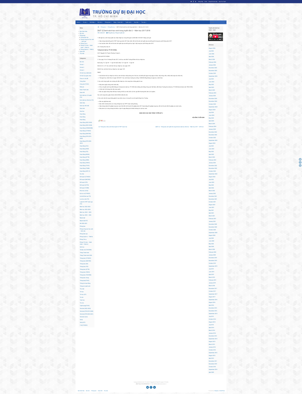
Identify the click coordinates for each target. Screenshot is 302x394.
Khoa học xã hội (84, 190)
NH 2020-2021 (83, 223)
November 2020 (213, 227)
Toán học (82, 300)
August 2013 (212, 341)
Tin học (82, 291)
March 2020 (212, 249)
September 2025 (213, 76)
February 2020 (212, 252)
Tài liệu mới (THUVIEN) (85, 249)
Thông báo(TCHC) (84, 280)
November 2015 (213, 311)
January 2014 (212, 333)
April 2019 (211, 274)
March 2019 (212, 277)
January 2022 (212, 193)
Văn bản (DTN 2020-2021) (86, 314)
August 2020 (212, 235)
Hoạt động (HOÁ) (84, 149)
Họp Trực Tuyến (222, 1)
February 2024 (212, 126)
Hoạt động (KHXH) (84, 154)
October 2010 (212, 366)
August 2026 (212, 48)
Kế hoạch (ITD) (84, 182)
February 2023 (212, 160)
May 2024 (211, 118)
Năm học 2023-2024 (85, 209)
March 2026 (212, 59)
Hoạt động (82, 114)
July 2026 (211, 51)
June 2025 (211, 81)
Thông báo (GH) (84, 263)
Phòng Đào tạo (111, 27)
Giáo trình (82, 108)
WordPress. (222, 390)
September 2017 (213, 294)
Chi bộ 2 (82, 67)
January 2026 (212, 65)
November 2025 (213, 70)
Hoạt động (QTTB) (84, 157)
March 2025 (212, 90)
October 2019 (212, 263)
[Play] (210, 39)
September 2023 (213, 140)
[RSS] (195, 1)
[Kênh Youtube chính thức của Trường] (191, 1)
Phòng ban (103, 27)
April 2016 (211, 305)
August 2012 (212, 355)
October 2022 (212, 171)
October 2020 (212, 229)
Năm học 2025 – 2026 (85, 215)
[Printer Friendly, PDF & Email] (102, 120)
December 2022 (213, 165)
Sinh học (82, 247)
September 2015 (213, 313)
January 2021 (212, 221)
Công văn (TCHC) (84, 84)
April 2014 (211, 327)
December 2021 (213, 196)
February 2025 (212, 93)
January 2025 (212, 95)
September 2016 (213, 299)
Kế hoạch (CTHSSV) (85, 176)
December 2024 (213, 98)
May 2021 (211, 210)
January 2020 (212, 255)
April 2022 (211, 188)
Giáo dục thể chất (84, 105)
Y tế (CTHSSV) (83, 325)
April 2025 (211, 87)
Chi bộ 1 (82, 64)
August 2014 (212, 322)
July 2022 (211, 179)
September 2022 (213, 174)
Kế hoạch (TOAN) (84, 188)
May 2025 (211, 84)
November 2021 (213, 199)
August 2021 (212, 204)
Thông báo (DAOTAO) (85, 261)
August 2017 (212, 297)
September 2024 (213, 107)
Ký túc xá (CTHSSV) (85, 193)
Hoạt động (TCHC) (84, 165)
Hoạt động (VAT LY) (85, 171)
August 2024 (212, 109)
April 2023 (211, 154)
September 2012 (213, 352)
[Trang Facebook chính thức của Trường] (193, 1)
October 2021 (212, 202)
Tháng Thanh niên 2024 (86, 255)
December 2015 (213, 308)
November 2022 (213, 168)
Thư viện (82, 53)
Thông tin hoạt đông (85, 283)
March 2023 (212, 157)
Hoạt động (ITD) (84, 151)
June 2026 (211, 54)
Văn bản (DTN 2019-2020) (86, 311)
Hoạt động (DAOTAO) (85, 133)
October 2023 (212, 137)
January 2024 (212, 129)
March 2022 (212, 190)
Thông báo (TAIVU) (85, 272)
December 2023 (213, 132)
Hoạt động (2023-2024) (86, 125)
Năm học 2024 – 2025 (85, 212)
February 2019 (212, 280)
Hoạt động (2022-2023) (86, 122)
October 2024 (212, 104)
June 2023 (211, 149)
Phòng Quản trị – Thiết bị (87, 49)
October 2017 (212, 291)
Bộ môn (82, 33)
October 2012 (212, 350)
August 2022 (212, 176)
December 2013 (213, 336)
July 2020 (211, 238)
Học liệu (82, 174)
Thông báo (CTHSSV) (85, 258)
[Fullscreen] (221, 39)
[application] (215, 37)
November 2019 (213, 260)
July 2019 (211, 269)
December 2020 (213, 224)
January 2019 (212, 283)
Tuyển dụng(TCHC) (85, 305)
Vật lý (81, 319)
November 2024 (213, 101)
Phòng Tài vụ (84, 43)
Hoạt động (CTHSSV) (85, 130)
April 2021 (211, 213)
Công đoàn (83, 81)
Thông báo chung (84, 277)
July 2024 (211, 112)
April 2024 (211, 121)
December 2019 (213, 257)
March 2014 (212, 330)
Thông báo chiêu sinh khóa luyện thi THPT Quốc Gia (113, 126)
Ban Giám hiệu (83, 31)
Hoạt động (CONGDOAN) (86, 128)
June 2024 (211, 115)
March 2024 (212, 123)
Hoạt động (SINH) (84, 160)
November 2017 (213, 288)
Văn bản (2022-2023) (85, 308)
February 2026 (212, 62)
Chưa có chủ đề (84, 78)
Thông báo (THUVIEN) (85, 275)
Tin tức (81, 297)
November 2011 (213, 361)
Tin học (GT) (83, 294)
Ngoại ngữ (82, 218)
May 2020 (211, 243)
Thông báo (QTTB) (84, 269)
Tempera (216, 390)
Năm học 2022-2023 (85, 206)
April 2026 (211, 56)
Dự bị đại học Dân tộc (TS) (87, 100)
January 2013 (212, 347)
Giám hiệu (82, 103)
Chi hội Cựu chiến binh (85, 73)
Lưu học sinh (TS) (84, 199)
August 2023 (212, 143)
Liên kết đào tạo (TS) (85, 196)
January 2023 (212, 162)
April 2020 (211, 246)
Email (206, 1)
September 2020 (213, 232)
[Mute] (220, 39)
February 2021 (212, 218)
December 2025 (213, 67)
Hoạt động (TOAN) (84, 168)
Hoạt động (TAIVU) (85, 162)
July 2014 (211, 324)
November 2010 (213, 364)
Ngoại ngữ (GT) (84, 220)
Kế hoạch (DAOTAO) (85, 179)
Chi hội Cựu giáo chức (85, 75)
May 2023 (211, 151)
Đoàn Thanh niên (84, 89)
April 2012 (211, 358)
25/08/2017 (102, 32)
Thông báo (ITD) (84, 266)
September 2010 (213, 369)
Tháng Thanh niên (84, 252)
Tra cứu (82, 303)
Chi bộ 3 (82, 70)
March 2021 (212, 216)
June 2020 (211, 241)
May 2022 (211, 185)
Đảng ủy (82, 87)
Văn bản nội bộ (84, 317)
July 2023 (211, 146)
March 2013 (212, 344)
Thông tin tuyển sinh (119, 32)
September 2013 (213, 338)
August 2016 (212, 302)
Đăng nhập (200, 1)
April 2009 (211, 372)
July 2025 (211, 79)
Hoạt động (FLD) (84, 146)
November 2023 (213, 135)
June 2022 (211, 182)
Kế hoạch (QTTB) (84, 185)
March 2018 (212, 285)
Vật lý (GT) (82, 322)
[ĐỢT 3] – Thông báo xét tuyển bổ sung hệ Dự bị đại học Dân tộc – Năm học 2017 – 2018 (179, 126)
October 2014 (212, 319)
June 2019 (211, 271)
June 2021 (211, 207)
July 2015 (211, 316)
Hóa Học (82, 111)
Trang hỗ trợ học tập (212, 1)
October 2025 (212, 73)
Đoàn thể (82, 51)
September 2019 (213, 266)
